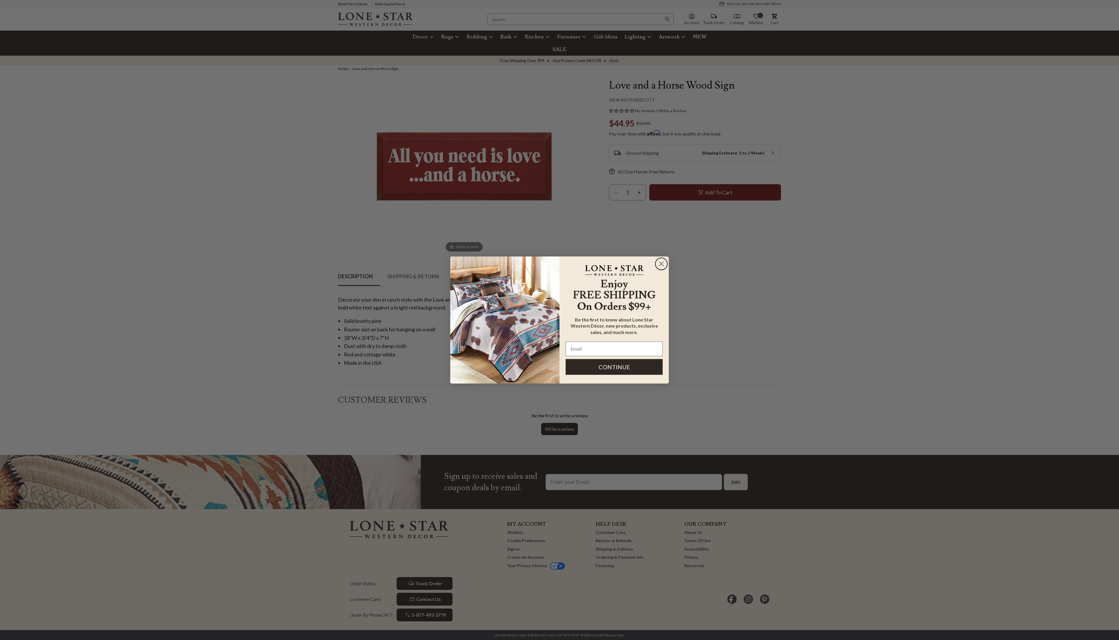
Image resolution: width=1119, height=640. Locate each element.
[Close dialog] (661, 264)
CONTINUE (614, 366)
